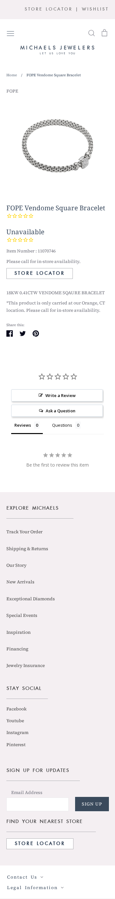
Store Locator (39, 273)
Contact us (23, 877)
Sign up (92, 804)
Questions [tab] (62, 425)
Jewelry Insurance (25, 665)
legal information (34, 887)
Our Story (16, 565)
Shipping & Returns (27, 548)
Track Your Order (24, 531)
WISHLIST (95, 9)
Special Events (21, 615)
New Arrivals (20, 582)
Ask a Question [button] (60, 411)
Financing (17, 649)
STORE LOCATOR (49, 9)
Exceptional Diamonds (30, 599)
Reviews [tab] (22, 425)
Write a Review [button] (60, 395)
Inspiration (18, 632)
